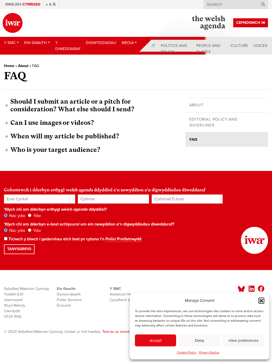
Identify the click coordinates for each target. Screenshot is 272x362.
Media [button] (128, 42)
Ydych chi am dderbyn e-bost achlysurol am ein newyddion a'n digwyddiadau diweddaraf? (89, 224)
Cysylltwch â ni (122, 300)
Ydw (36, 215)
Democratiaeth (69, 294)
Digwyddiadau (101, 42)
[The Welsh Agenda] (208, 23)
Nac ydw (16, 215)
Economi (64, 305)
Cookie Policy (186, 352)
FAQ (193, 139)
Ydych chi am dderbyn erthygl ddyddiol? (55, 209)
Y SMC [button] (10, 42)
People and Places (208, 48)
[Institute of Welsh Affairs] (13, 23)
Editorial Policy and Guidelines (213, 122)
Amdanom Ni (120, 294)
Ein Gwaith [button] (35, 42)
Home (9, 66)
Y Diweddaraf (67, 45)
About (148, 45)
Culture (239, 45)
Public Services (69, 300)
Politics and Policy (174, 48)
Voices (260, 45)
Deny (199, 340)
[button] (261, 300)
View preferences (243, 340)
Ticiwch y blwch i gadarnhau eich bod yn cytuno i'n (74, 239)
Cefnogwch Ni (250, 22)
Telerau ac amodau (117, 331)
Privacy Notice (209, 352)
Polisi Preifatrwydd (123, 239)
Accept (156, 340)
